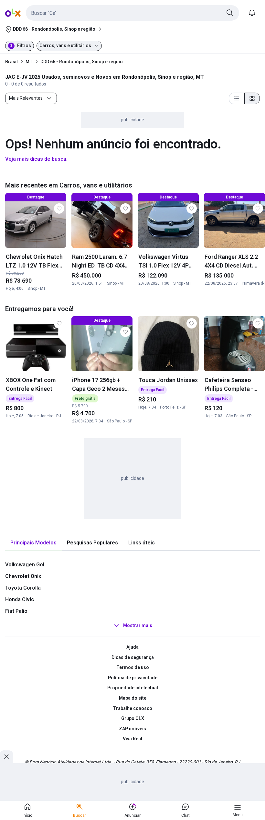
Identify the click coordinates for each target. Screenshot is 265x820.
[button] (132, 13)
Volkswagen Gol (24, 565)
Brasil (11, 61)
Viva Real (132, 738)
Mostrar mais (137, 625)
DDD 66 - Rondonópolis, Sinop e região (81, 61)
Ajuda (132, 647)
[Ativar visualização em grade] (252, 98)
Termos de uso (132, 667)
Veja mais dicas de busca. (36, 159)
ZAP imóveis (132, 728)
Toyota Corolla (23, 588)
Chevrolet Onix (23, 576)
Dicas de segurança (132, 657)
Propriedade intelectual (132, 687)
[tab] (33, 543)
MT (29, 61)
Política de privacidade (132, 677)
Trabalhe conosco (132, 708)
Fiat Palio (16, 611)
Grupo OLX (132, 718)
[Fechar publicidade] (6, 756)
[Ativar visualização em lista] (236, 98)
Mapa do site (132, 698)
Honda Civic (19, 599)
